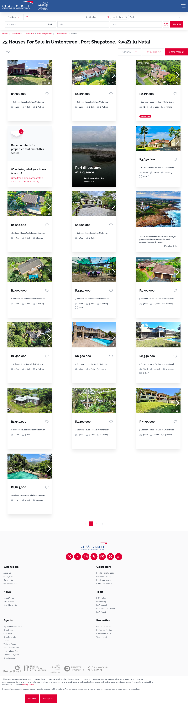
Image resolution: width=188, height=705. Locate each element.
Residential (17, 33)
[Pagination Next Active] (14, 51)
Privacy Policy (28, 685)
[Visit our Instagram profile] (85, 556)
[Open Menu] (183, 6)
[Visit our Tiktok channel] (118, 556)
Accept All (48, 698)
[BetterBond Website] (12, 669)
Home (5, 33)
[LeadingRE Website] (55, 668)
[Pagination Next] (102, 523)
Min (61, 24)
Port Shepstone (44, 33)
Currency (11, 24)
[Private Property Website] (74, 668)
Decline (32, 698)
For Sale (30, 33)
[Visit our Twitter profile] (94, 556)
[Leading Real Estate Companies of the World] (43, 6)
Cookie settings (13, 698)
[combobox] (141, 17)
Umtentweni (61, 33)
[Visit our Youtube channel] (102, 556)
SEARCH (177, 24)
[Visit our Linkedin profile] (77, 556)
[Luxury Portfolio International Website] (35, 668)
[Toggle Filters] (166, 24)
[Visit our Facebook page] (69, 556)
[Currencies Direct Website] (98, 668)
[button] (126, 17)
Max (115, 24)
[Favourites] (47, 94)
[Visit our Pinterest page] (110, 556)
